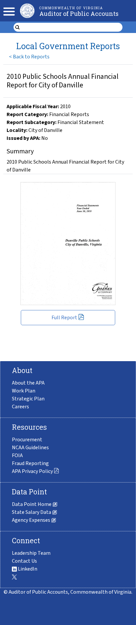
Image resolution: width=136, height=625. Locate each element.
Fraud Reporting (30, 463)
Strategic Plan (28, 398)
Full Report (64, 317)
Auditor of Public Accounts (79, 13)
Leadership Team (31, 553)
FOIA (17, 455)
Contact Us (24, 561)
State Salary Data (32, 512)
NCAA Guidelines (30, 447)
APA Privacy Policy (32, 471)
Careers (20, 406)
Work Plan (23, 390)
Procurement (27, 439)
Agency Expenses (31, 520)
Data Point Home (32, 504)
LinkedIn (27, 569)
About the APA (28, 383)
